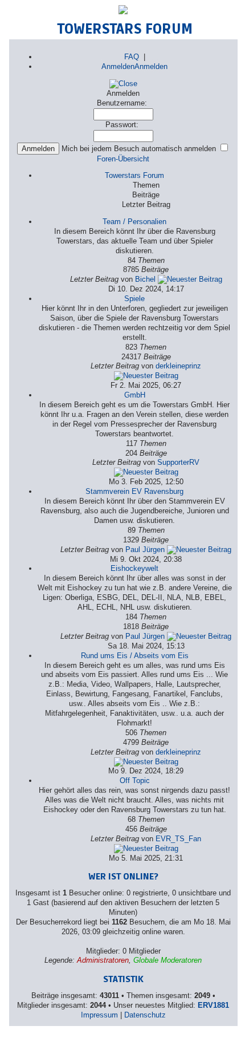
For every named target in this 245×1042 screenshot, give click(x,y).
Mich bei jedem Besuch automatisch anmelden (140, 148)
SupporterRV (178, 462)
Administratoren (103, 960)
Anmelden (117, 66)
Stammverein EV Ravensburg (134, 491)
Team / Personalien (134, 221)
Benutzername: (122, 103)
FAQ (131, 56)
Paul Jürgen (145, 549)
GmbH (134, 395)
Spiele (134, 298)
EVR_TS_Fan (178, 838)
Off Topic (135, 780)
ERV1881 (213, 1005)
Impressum (99, 1015)
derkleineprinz (178, 366)
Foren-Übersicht (123, 159)
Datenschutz (145, 1015)
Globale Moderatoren (167, 960)
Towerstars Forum (134, 175)
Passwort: (121, 124)
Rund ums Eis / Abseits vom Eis (135, 655)
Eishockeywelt (134, 568)
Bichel (145, 279)
